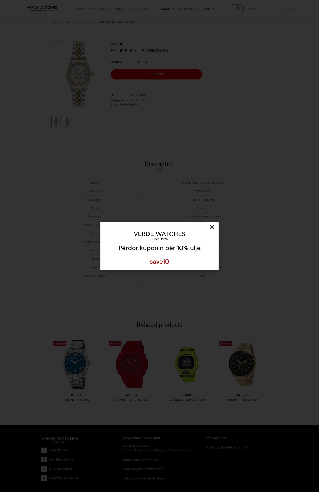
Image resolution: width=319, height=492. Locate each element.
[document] (159, 246)
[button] (212, 227)
